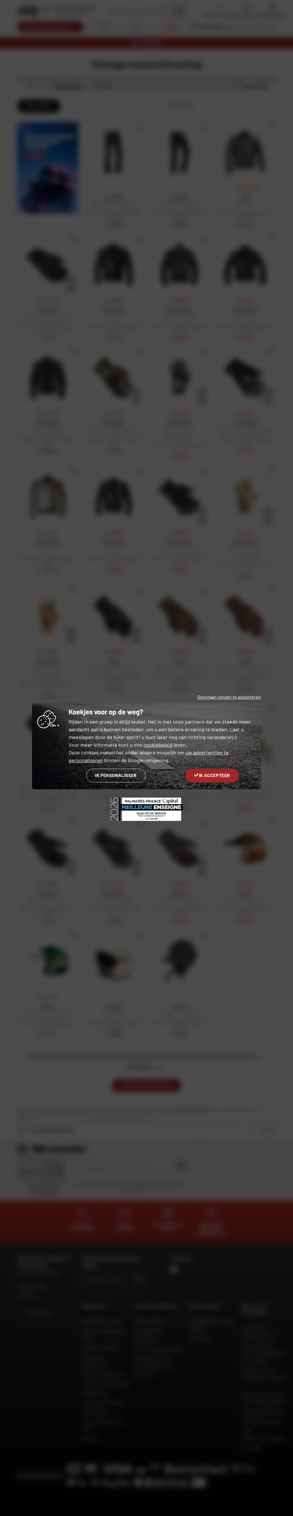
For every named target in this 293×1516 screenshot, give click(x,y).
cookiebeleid (158, 745)
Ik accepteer (214, 775)
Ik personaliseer (115, 775)
